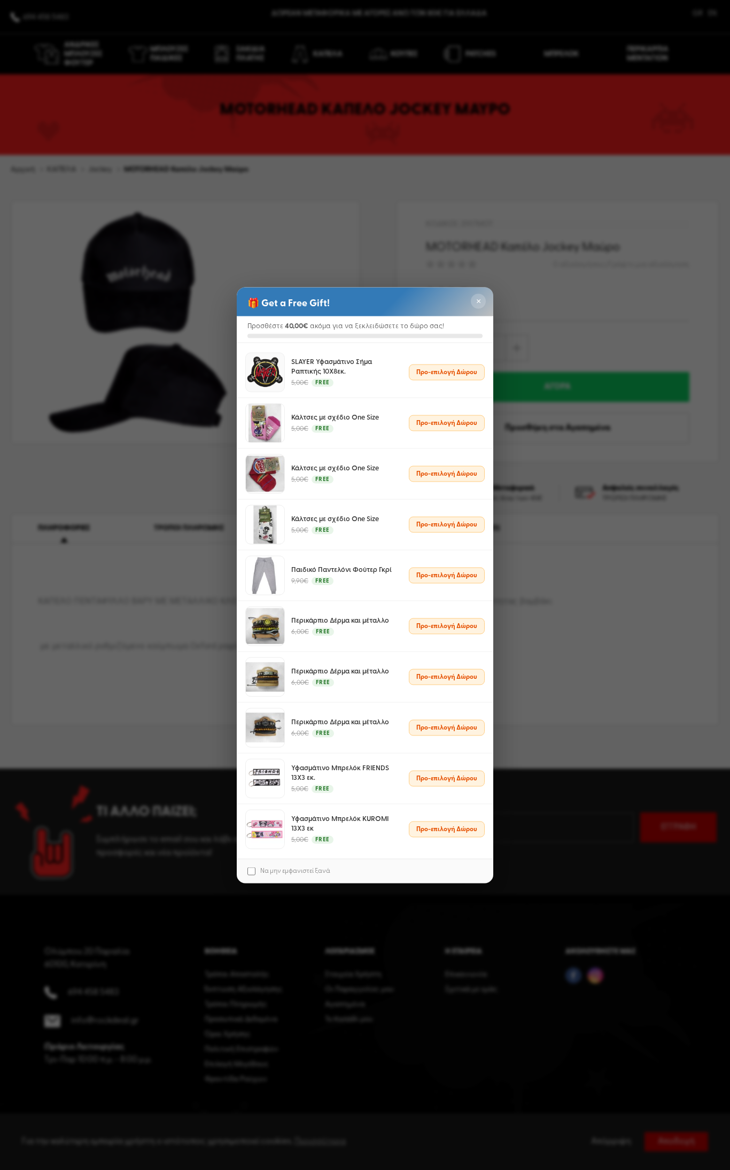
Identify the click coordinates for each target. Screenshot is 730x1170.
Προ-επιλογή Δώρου (446, 372)
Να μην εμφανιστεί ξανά (295, 871)
